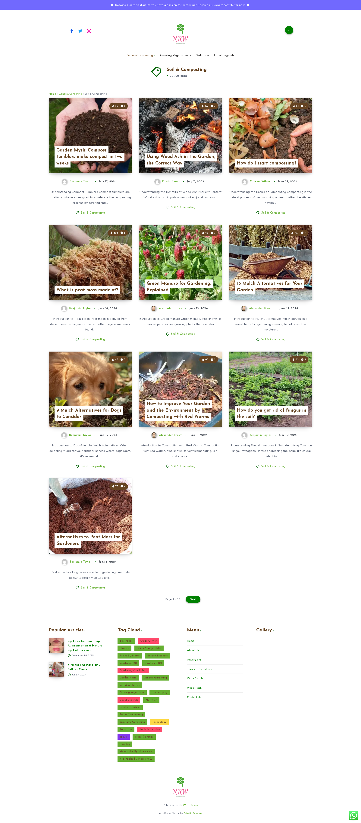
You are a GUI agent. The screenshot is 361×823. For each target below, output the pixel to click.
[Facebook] (71, 31)
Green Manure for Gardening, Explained (179, 286)
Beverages (126, 641)
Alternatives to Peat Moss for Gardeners (88, 540)
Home (52, 94)
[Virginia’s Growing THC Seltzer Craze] (56, 669)
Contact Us (194, 697)
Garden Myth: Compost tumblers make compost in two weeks (89, 157)
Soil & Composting (93, 213)
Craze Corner (148, 641)
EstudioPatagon (193, 813)
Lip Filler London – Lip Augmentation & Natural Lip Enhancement (85, 646)
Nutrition (202, 55)
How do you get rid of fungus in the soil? (271, 413)
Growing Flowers (130, 685)
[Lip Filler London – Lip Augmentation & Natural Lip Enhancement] (56, 645)
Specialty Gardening (132, 722)
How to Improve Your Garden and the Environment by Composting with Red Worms (178, 410)
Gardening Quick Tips (133, 670)
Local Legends (224, 55)
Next (193, 599)
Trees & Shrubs (144, 736)
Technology (159, 722)
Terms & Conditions (199, 669)
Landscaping (160, 692)
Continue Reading (114, 162)
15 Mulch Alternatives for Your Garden (269, 286)
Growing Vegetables (174, 55)
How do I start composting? (267, 163)
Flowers (124, 648)
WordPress (190, 805)
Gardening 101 (128, 663)
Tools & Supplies (150, 729)
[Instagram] (89, 31)
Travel (123, 736)
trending (125, 744)
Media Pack (194, 688)
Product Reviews (130, 707)
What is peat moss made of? (87, 290)
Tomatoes (126, 729)
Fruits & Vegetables (149, 648)
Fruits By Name (130, 655)
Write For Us (195, 678)
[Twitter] (80, 31)
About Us (193, 650)
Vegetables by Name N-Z (136, 759)
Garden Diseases (157, 655)
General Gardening (140, 55)
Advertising (194, 660)
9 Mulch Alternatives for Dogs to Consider (88, 413)
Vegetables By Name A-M (136, 751)
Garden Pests (128, 677)
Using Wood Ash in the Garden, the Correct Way (181, 160)
